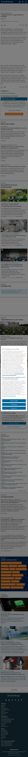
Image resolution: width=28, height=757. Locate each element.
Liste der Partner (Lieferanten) (9, 396)
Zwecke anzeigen (14, 400)
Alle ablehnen (14, 404)
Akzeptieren (14, 408)
